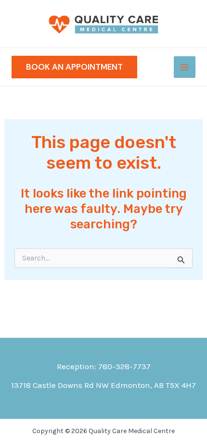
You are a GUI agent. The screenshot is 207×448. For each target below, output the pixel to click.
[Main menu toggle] (185, 67)
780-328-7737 (124, 366)
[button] (74, 67)
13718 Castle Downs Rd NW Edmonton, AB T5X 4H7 (103, 385)
